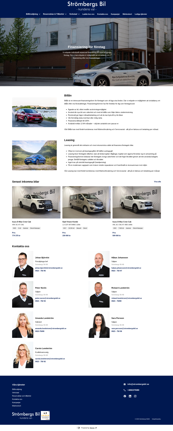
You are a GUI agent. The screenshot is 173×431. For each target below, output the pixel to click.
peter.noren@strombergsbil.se (47, 298)
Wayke (92, 428)
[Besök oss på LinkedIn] (130, 396)
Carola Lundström (43, 348)
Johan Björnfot (42, 258)
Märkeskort (127, 14)
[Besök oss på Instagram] (135, 396)
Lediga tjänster (141, 14)
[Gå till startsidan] (86, 5)
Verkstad (15, 393)
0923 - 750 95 (40, 271)
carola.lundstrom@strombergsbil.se (50, 359)
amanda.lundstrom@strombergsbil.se (50, 328)
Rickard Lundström (120, 288)
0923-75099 (39, 331)
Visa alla (157, 182)
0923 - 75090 (116, 301)
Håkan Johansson (119, 258)
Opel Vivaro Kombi (70, 222)
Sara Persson (117, 318)
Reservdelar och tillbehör (21, 396)
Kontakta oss (102, 14)
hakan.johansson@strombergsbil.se (126, 268)
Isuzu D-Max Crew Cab (21, 222)
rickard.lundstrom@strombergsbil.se (126, 298)
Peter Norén (40, 288)
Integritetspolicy (156, 419)
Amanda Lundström (44, 318)
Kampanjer (115, 14)
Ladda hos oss (88, 14)
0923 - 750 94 (40, 301)
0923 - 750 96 (116, 331)
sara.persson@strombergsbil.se (124, 328)
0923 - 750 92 (40, 361)
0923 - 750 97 (116, 271)
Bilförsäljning (17, 389)
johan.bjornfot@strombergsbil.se (48, 268)
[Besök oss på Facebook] (125, 396)
